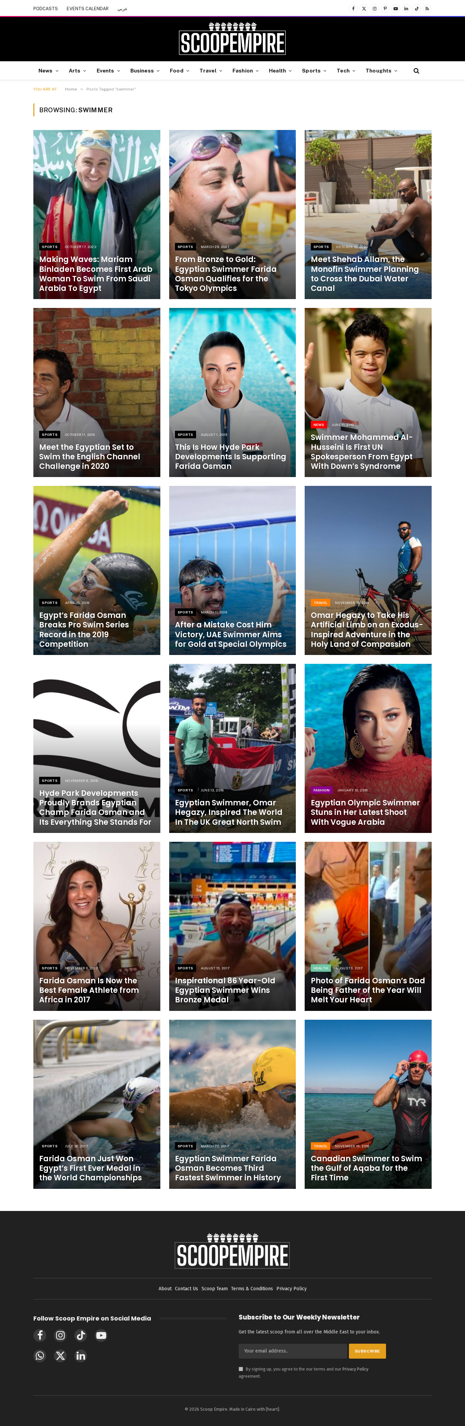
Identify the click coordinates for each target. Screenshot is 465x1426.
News (45, 70)
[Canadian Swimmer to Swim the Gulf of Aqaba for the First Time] (368, 1104)
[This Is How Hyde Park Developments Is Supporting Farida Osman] (232, 392)
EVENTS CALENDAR (88, 8)
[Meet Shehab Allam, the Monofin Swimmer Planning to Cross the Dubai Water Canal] (368, 214)
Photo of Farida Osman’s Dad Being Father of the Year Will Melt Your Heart (368, 990)
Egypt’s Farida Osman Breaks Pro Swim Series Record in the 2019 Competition (84, 630)
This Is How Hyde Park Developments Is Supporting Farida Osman (230, 457)
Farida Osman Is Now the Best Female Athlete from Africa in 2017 (89, 990)
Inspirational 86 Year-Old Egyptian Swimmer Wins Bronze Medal (225, 990)
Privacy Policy (355, 1369)
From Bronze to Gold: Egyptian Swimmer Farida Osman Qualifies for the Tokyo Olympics (226, 274)
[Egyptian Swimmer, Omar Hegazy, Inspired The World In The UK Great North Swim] (232, 748)
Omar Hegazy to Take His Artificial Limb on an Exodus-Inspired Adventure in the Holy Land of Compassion (367, 630)
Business (142, 70)
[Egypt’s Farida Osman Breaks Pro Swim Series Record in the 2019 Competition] (96, 570)
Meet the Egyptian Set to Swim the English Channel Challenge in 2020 (89, 457)
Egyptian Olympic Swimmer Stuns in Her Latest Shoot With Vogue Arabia (365, 812)
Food (176, 70)
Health (277, 70)
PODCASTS (45, 8)
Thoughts (378, 70)
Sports (311, 70)
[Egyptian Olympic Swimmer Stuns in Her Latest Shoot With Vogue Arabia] (368, 748)
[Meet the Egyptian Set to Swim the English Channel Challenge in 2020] (96, 392)
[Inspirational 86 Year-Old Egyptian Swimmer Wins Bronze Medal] (232, 926)
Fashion (243, 70)
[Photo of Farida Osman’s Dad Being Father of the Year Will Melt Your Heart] (368, 926)
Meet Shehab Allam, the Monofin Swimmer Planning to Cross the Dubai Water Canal (365, 274)
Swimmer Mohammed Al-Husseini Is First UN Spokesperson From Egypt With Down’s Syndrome (362, 452)
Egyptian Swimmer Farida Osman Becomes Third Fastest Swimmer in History (228, 1168)
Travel (208, 70)
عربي (122, 8)
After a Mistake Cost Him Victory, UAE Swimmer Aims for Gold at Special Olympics (231, 634)
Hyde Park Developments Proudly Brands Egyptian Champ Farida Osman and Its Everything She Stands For (95, 808)
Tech (343, 70)
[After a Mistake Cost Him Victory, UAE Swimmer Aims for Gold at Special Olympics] (232, 570)
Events (105, 70)
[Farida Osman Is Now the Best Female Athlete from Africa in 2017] (96, 926)
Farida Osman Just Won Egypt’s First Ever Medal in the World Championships (90, 1168)
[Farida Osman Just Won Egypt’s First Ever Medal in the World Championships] (96, 1104)
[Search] (415, 70)
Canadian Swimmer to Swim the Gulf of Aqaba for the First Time (366, 1168)
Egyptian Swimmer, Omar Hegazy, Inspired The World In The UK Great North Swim (229, 812)
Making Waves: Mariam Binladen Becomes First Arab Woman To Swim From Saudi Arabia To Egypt (96, 274)
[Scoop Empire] (232, 39)
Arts (75, 70)
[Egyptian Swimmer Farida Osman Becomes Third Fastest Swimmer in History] (232, 1104)
